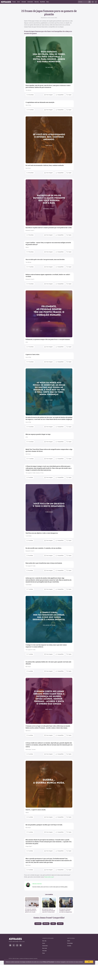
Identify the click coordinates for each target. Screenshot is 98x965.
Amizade (24, 1)
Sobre (68, 940)
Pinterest (60, 923)
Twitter (53, 923)
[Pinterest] (20, 945)
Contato (69, 945)
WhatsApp (46, 923)
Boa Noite (42, 1)
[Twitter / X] (13, 945)
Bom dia (37, 1)
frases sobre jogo (49, 877)
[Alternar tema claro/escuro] (96, 2)
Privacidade (70, 943)
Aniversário (30, 1)
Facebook (38, 923)
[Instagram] (17, 945)
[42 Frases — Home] (6, 2)
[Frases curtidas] (92, 2)
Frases (14, 1)
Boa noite (44, 948)
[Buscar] (89, 2)
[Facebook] (10, 945)
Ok (89, 961)
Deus (47, 1)
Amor (18, 1)
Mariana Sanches (37, 883)
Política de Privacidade (48, 961)
